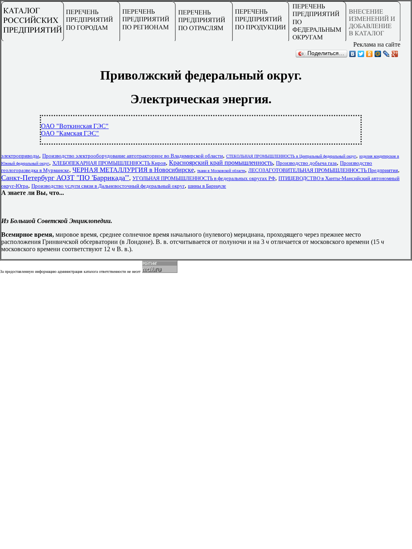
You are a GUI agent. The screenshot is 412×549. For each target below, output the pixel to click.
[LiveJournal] (386, 54)
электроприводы (20, 156)
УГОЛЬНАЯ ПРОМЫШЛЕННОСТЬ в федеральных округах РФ (203, 178)
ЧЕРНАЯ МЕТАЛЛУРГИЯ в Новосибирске (133, 169)
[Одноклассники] (369, 54)
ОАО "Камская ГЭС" (70, 133)
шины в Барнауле (207, 186)
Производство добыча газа (306, 163)
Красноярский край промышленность (221, 162)
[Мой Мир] (378, 54)
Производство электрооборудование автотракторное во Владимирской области (132, 156)
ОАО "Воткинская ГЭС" (75, 126)
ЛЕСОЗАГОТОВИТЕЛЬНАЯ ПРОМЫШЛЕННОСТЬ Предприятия (323, 170)
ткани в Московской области (221, 170)
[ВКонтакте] (352, 54)
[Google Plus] (395, 54)
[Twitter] (361, 54)
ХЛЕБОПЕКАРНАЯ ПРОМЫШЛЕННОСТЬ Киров (109, 163)
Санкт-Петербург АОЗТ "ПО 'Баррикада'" (65, 178)
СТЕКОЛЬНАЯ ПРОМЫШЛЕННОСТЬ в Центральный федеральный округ (291, 156)
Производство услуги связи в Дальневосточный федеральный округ (108, 186)
